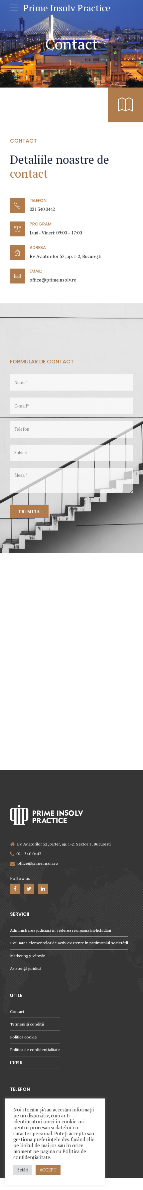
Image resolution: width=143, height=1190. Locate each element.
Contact (17, 1011)
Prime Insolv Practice (66, 8)
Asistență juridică (25, 968)
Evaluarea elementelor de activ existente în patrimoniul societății (69, 943)
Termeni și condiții (27, 1024)
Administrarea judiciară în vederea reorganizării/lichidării (60, 930)
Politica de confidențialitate (35, 1049)
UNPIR (16, 1062)
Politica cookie (23, 1037)
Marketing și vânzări (28, 956)
